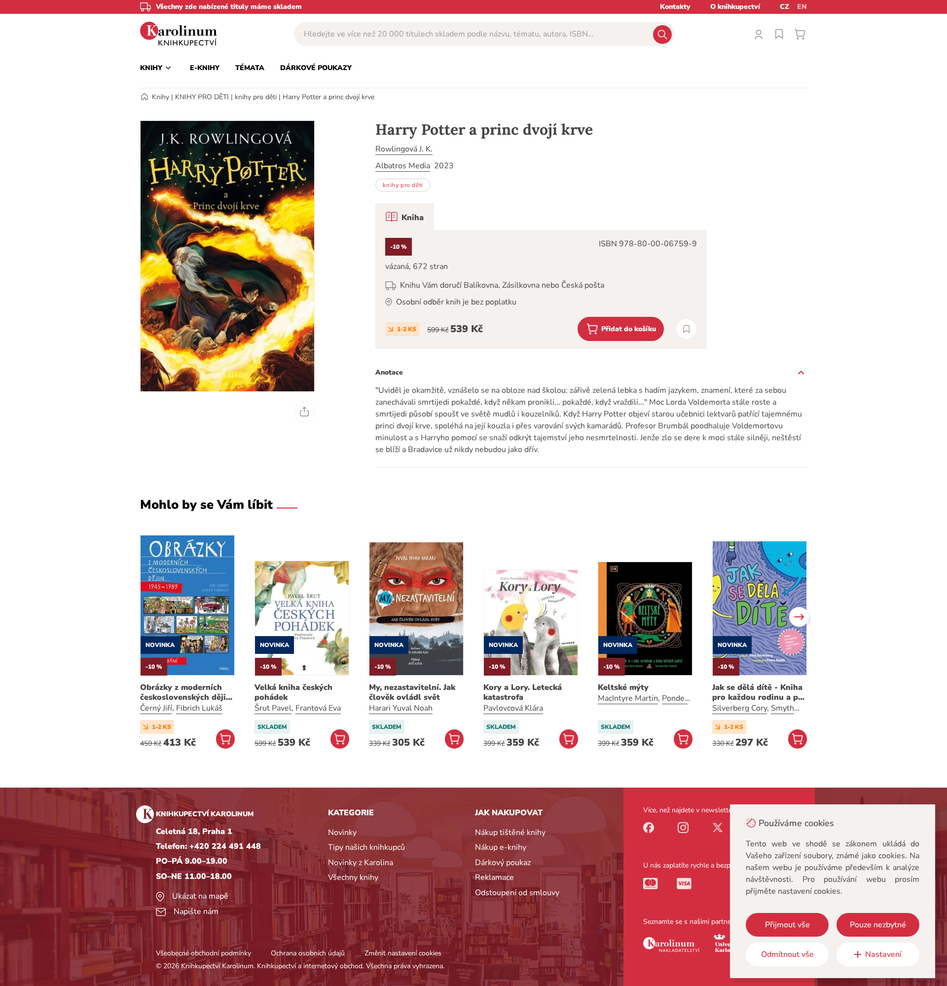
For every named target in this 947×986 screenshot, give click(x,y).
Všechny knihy (353, 877)
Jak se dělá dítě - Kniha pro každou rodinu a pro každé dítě (759, 692)
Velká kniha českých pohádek (293, 692)
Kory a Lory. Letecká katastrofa (522, 692)
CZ (784, 6)
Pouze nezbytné (878, 924)
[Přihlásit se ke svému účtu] (758, 34)
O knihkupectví (735, 6)
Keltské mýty (623, 687)
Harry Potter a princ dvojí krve (328, 97)
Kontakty (675, 6)
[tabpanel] (541, 289)
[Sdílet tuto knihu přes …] (304, 412)
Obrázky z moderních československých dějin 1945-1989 (185, 692)
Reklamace (494, 877)
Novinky (342, 832)
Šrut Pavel (273, 708)
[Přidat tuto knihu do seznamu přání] (686, 329)
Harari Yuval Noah (401, 708)
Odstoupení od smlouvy (517, 892)
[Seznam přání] (779, 34)
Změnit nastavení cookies (402, 953)
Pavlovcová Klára (513, 708)
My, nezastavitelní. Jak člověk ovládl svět (412, 692)
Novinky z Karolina (360, 862)
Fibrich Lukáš (199, 708)
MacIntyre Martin (628, 698)
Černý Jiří (156, 708)
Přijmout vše (787, 924)
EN (802, 6)
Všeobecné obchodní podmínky (203, 953)
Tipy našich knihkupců (366, 847)
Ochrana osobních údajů (308, 953)
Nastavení (883, 954)
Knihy (160, 97)
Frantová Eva (318, 708)
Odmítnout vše (787, 954)
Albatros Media (402, 165)
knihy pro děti (256, 97)
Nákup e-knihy (500, 847)
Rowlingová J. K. (404, 149)
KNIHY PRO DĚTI (202, 97)
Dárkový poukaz (503, 862)
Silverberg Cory (739, 708)
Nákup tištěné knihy (510, 832)
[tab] (404, 216)
